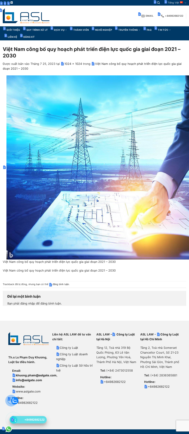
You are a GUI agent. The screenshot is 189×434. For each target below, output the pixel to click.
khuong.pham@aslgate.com (36, 375)
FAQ (149, 30)
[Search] (158, 2)
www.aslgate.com (28, 391)
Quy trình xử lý (37, 30)
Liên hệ (12, 37)
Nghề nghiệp (103, 30)
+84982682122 (27, 403)
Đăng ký (29, 37)
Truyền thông (128, 30)
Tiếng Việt (173, 2)
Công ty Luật (69, 348)
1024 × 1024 (73, 64)
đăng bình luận (61, 284)
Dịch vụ (59, 30)
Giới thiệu (13, 30)
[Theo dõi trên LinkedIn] (12, 2)
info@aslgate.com (29, 380)
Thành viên (81, 30)
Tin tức (163, 30)
